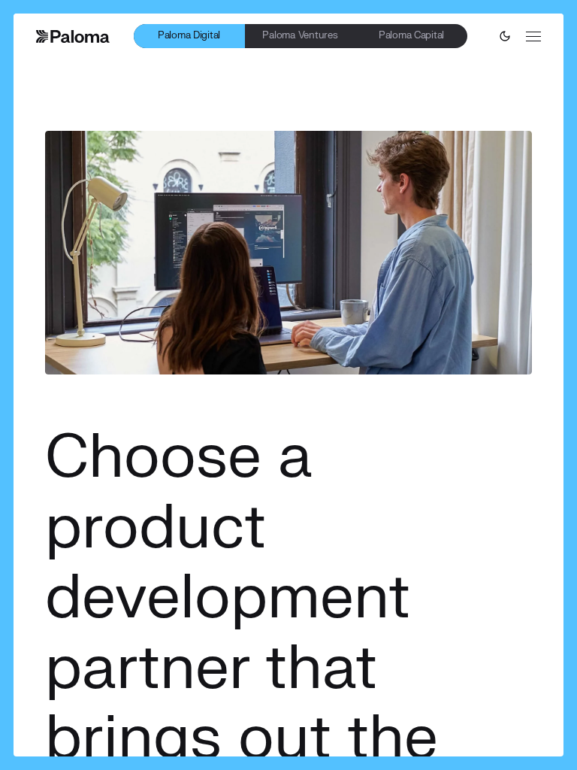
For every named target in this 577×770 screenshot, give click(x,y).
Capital (411, 35)
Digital (189, 35)
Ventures (299, 35)
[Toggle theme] (505, 36)
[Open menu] (533, 36)
